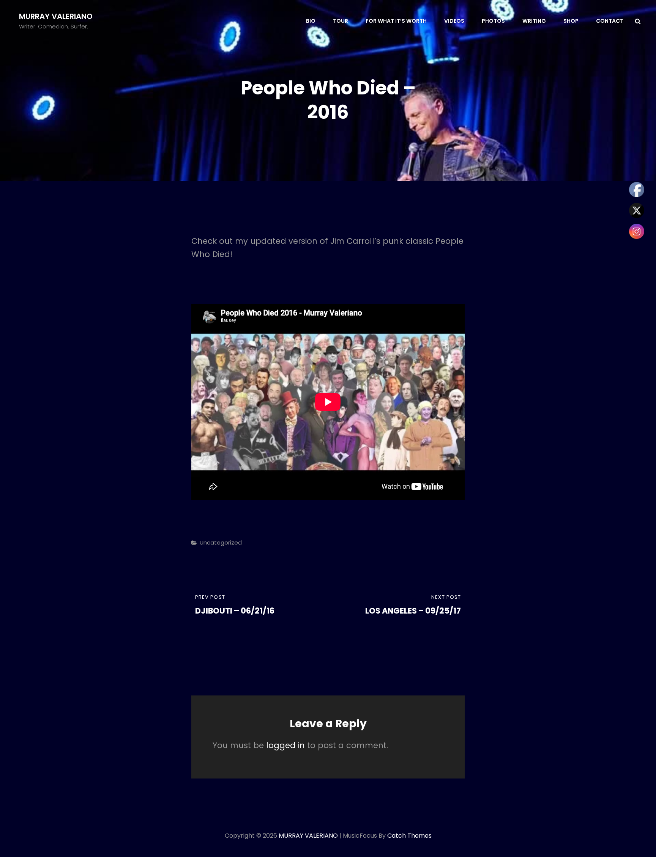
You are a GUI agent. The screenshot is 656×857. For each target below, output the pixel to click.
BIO (310, 21)
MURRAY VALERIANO (56, 16)
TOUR (340, 21)
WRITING (534, 21)
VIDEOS (454, 21)
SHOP (571, 21)
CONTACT (609, 21)
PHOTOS (493, 21)
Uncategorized (221, 542)
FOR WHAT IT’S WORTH (396, 21)
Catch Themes (409, 835)
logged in (285, 745)
